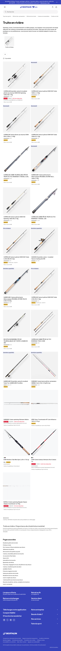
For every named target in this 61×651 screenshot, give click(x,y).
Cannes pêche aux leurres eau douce (13, 579)
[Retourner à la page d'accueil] (28, 7)
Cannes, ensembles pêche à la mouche (13, 553)
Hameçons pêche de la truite (10, 573)
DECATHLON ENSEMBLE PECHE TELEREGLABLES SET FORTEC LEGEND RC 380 (16, 341)
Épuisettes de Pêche (8, 562)
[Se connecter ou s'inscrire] (52, 7)
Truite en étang (9, 47)
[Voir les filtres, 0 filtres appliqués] (5, 54)
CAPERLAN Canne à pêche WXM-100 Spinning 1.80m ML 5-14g (15, 217)
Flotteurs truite (7, 545)
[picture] (16, 75)
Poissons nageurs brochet (10, 571)
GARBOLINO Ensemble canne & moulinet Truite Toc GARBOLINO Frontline (16, 382)
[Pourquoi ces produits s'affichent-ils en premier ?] (3, 58)
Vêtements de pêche (8, 549)
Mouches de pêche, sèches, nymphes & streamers (16, 582)
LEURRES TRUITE (7, 569)
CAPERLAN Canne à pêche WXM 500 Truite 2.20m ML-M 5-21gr (16, 258)
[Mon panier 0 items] (56, 7)
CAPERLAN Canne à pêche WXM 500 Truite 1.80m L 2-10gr (44, 92)
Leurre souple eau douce (9, 577)
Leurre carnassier (7, 584)
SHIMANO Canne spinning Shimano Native (16, 419)
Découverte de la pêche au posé (11, 551)
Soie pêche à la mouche (9, 560)
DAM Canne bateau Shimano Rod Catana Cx (43, 460)
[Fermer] (57, 2)
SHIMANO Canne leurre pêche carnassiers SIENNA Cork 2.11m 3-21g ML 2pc (44, 382)
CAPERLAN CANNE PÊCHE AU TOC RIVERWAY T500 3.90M (41, 340)
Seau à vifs (6, 558)
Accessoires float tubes (9, 556)
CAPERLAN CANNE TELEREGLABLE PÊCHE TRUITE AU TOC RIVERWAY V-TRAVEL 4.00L (16, 175)
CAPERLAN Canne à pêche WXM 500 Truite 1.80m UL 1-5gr (44, 135)
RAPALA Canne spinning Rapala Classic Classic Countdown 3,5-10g (15, 503)
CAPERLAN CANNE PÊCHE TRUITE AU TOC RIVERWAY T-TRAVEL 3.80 (43, 217)
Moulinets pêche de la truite (10, 543)
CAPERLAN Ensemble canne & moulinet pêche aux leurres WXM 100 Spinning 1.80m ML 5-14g (15, 92)
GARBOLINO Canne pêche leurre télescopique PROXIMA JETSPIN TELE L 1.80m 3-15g (42, 176)
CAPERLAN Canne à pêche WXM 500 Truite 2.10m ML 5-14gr (44, 298)
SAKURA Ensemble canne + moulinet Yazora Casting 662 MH (42, 258)
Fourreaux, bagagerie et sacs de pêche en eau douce (17, 564)
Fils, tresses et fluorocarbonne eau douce (14, 547)
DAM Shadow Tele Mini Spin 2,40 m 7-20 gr (16, 459)
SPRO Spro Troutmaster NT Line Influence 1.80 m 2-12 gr (44, 420)
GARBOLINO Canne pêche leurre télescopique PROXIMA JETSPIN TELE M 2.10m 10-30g (15, 299)
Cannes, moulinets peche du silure (12, 566)
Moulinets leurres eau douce (10, 575)
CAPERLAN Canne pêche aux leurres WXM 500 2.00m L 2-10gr (16, 135)
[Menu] (5, 7)
